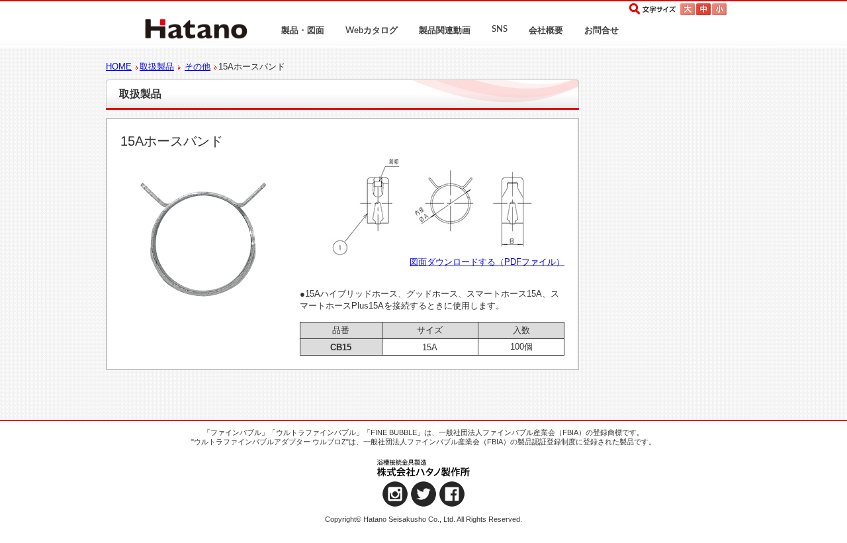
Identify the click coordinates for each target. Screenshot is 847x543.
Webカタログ (371, 30)
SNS (500, 29)
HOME (119, 67)
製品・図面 (302, 30)
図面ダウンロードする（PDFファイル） (487, 262)
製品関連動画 (444, 30)
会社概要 (546, 30)
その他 (197, 67)
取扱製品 (157, 67)
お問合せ (601, 30)
